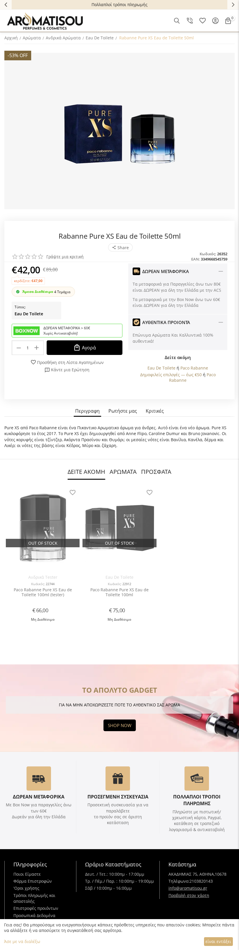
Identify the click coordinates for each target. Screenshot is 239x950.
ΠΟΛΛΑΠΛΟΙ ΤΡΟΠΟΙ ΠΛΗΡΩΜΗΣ (196, 800)
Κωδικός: (208, 253)
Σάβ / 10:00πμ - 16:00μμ (108, 888)
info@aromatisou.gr (187, 888)
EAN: (195, 259)
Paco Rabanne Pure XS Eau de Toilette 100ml (119, 592)
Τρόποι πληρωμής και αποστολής (34, 898)
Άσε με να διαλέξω (22, 941)
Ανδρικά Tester (42, 577)
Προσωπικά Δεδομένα (34, 915)
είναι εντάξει (218, 941)
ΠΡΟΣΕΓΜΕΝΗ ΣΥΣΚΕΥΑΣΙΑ (117, 797)
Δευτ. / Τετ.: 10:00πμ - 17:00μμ (114, 874)
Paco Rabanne (194, 368)
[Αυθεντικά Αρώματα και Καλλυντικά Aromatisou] (45, 20)
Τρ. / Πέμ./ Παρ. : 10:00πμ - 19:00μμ (119, 881)
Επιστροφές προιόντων (35, 908)
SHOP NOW (119, 725)
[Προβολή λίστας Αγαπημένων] (202, 20)
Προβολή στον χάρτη (188, 895)
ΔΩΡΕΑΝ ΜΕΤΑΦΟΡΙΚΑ (38, 797)
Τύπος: (20, 307)
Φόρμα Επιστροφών (32, 881)
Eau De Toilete (29, 313)
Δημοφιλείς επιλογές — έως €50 (171, 374)
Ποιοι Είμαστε (27, 874)
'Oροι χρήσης (26, 888)
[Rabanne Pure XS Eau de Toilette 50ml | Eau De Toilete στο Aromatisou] (119, 131)
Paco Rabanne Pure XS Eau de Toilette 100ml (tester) (43, 592)
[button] (120, 247)
